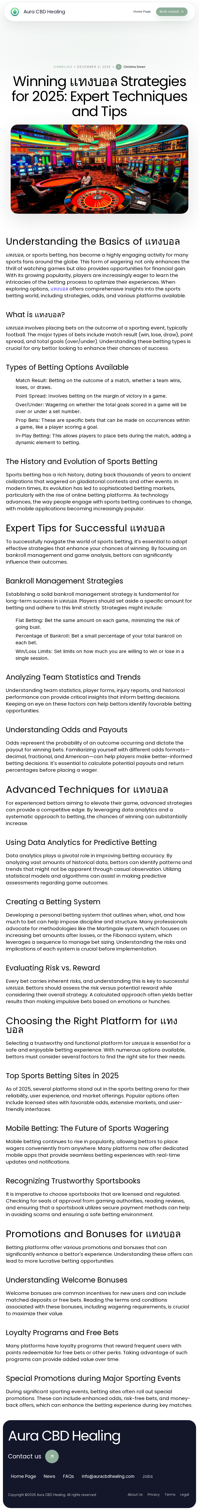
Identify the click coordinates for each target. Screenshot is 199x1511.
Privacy (154, 1494)
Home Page (23, 1476)
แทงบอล (59, 289)
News (49, 1476)
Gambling (63, 67)
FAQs (68, 1476)
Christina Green (134, 67)
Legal (184, 1494)
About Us (135, 1494)
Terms (170, 1494)
